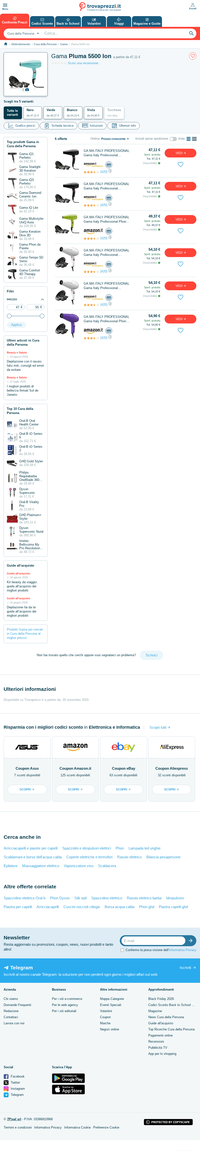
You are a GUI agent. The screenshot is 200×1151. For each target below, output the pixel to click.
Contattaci (11, 1017)
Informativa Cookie (77, 1127)
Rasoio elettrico (129, 857)
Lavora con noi (14, 1023)
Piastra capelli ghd (173, 907)
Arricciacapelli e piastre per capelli (31, 848)
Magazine (155, 1011)
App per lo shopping (162, 1054)
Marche (105, 1023)
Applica (16, 325)
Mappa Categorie (112, 999)
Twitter (15, 1082)
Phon (120, 848)
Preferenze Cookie (106, 1127)
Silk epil (80, 898)
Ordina (95, 138)
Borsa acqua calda (119, 907)
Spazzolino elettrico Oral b (24, 898)
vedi (179, 153)
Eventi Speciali (110, 1005)
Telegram (17, 1095)
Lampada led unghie (144, 848)
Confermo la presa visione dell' (161, 950)
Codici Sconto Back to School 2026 (173, 1005)
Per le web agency (65, 1005)
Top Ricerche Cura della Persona (171, 1029)
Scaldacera (107, 866)
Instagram (17, 1088)
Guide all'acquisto (160, 1023)
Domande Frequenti (17, 1005)
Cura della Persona (45, 44)
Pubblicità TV (157, 1047)
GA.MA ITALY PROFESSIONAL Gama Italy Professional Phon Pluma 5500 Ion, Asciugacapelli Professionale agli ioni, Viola (106, 319)
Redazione (11, 1011)
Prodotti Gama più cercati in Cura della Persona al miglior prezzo (25, 634)
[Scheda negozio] (93, 164)
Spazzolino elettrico (106, 898)
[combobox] (22, 33)
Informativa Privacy (182, 950)
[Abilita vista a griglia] (194, 139)
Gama (64, 44)
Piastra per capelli (18, 907)
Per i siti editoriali (64, 1011)
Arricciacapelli (48, 907)
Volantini (106, 1011)
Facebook (17, 1076)
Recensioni (156, 1041)
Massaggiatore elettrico (40, 866)
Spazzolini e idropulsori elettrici (86, 848)
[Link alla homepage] (6, 44)
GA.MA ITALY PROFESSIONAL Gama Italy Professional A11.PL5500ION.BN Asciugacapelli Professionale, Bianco (108, 253)
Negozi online (109, 1029)
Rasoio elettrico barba (144, 898)
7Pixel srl (14, 1119)
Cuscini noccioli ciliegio (81, 907)
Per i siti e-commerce (67, 999)
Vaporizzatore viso (78, 866)
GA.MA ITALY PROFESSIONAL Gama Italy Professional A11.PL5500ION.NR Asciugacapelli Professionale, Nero (108, 153)
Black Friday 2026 (161, 999)
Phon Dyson (60, 898)
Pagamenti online (160, 1035)
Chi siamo (11, 999)
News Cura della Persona (166, 1017)
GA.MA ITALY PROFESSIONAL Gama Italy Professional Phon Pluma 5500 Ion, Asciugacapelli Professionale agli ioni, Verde (106, 219)
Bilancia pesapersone (163, 857)
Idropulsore (175, 898)
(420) (103, 172)
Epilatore (11, 866)
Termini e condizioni (18, 1127)
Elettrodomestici (20, 44)
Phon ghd (146, 907)
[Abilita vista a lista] (188, 139)
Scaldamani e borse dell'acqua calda (33, 857)
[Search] (191, 33)
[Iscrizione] (191, 940)
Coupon (105, 1017)
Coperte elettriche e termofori (89, 857)
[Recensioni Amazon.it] (91, 172)
